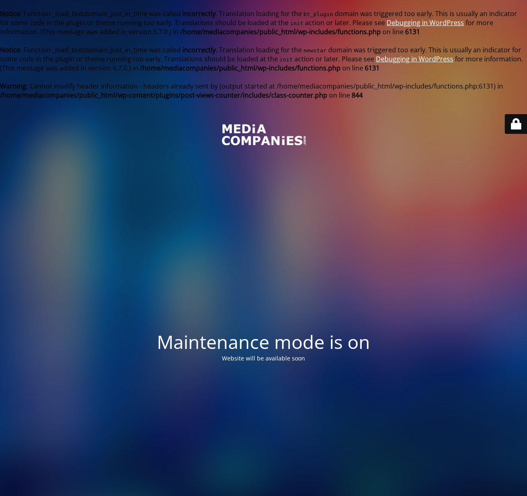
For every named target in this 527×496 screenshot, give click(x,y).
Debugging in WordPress (425, 22)
